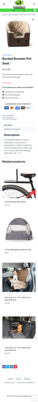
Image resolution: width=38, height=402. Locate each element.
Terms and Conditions (25, 383)
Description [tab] (8, 125)
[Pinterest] (24, 10)
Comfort (7, 55)
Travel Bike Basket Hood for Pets (18, 250)
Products (14, 119)
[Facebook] (14, 10)
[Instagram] (20, 10)
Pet (10, 119)
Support (11, 379)
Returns (19, 379)
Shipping (27, 379)
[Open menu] (4, 4)
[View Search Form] (34, 4)
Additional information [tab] (12, 129)
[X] (17, 10)
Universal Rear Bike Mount (15, 202)
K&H (7, 119)
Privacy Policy (9, 383)
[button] (33, 19)
